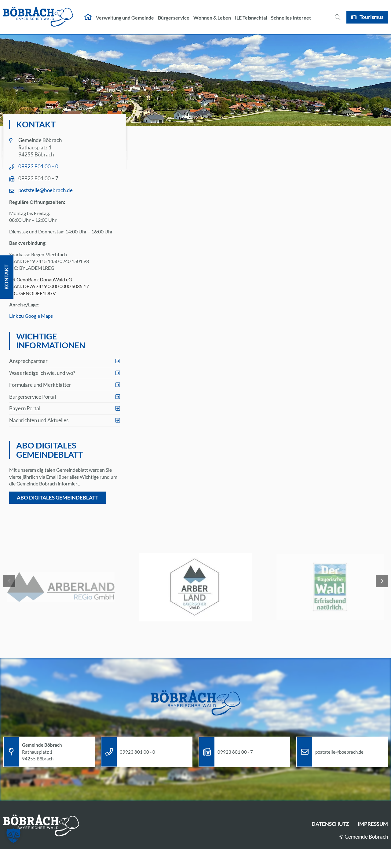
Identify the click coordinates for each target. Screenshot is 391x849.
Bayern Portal (24, 408)
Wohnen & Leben (212, 17)
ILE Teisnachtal (251, 17)
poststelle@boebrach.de (45, 190)
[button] (13, 835)
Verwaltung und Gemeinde (125, 17)
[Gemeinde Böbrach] (38, 17)
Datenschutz (330, 824)
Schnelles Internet (291, 17)
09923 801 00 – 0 (38, 166)
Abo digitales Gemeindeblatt (57, 497)
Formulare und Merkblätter (40, 385)
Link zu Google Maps (31, 316)
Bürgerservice (173, 17)
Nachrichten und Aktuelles (38, 420)
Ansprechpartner (28, 361)
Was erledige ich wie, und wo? (42, 373)
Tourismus (371, 17)
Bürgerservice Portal (32, 396)
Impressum (373, 824)
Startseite (87, 17)
